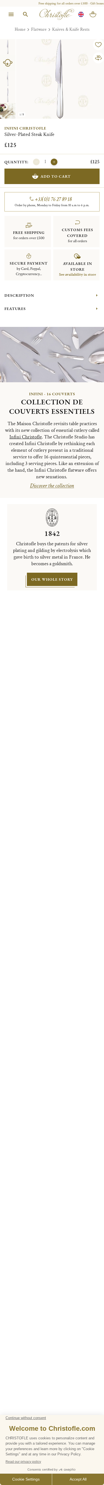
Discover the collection (52, 485)
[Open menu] (11, 14)
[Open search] (25, 14)
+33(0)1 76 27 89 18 (53, 199)
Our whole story (52, 579)
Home (20, 29)
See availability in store (77, 274)
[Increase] (54, 162)
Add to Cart (55, 176)
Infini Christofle (25, 128)
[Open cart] (92, 14)
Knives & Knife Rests (71, 29)
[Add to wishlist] (98, 44)
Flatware (39, 29)
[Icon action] (98, 57)
